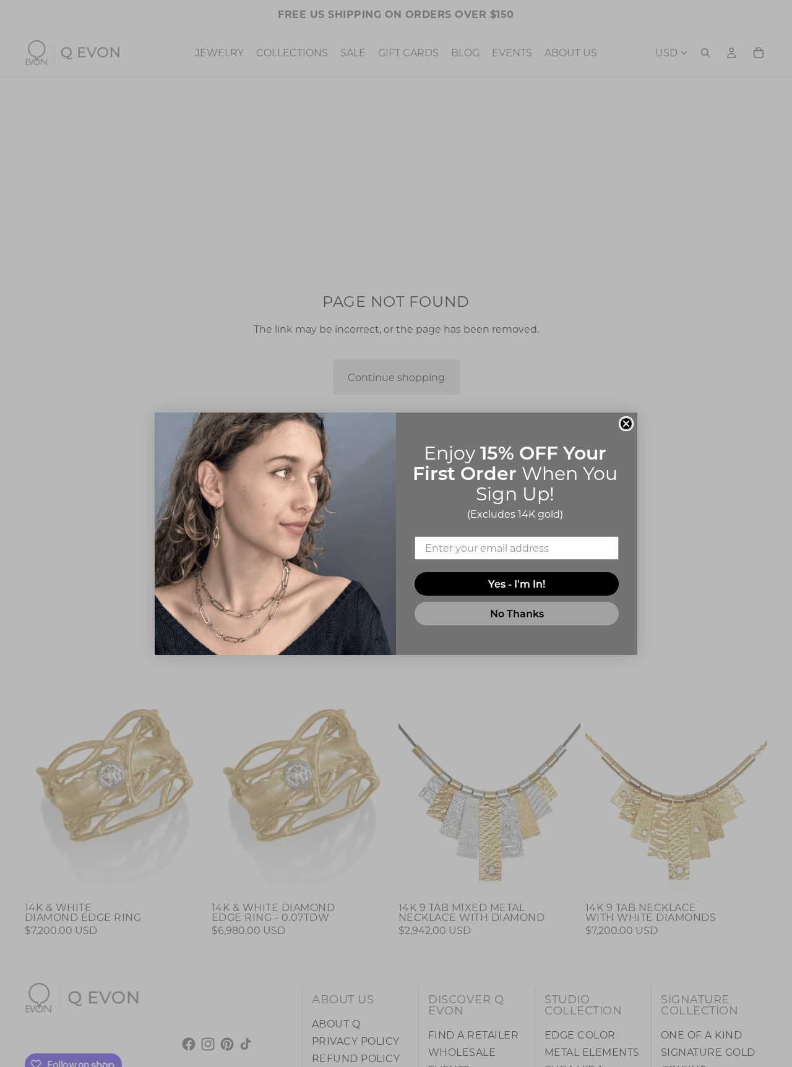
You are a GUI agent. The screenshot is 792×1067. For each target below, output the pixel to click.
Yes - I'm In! (516, 583)
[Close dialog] (626, 424)
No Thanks (517, 613)
